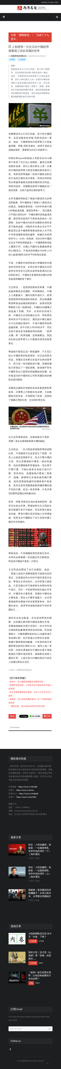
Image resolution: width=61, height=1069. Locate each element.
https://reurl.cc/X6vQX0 (27, 787)
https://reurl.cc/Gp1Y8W (26, 797)
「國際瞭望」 (24, 35)
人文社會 (33, 941)
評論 (31, 983)
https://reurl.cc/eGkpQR (28, 794)
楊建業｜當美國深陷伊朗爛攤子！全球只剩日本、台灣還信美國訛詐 (39, 893)
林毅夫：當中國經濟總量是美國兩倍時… (27, 682)
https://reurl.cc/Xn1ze (25, 790)
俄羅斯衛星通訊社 (19, 56)
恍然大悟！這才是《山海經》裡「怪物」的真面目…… (39, 955)
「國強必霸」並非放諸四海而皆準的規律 (27, 706)
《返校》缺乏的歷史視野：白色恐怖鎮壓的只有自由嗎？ (39, 975)
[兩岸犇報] (30, 8)
